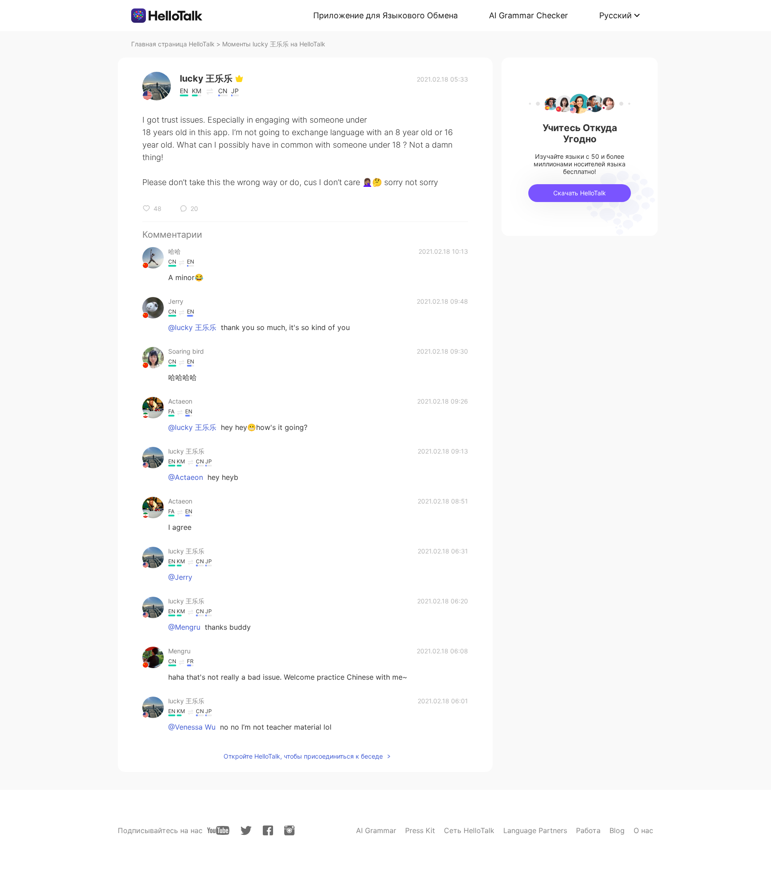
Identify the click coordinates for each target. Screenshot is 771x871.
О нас (643, 830)
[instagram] (289, 830)
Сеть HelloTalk (469, 830)
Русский (615, 15)
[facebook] (268, 830)
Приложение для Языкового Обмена (385, 15)
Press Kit (420, 830)
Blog (617, 830)
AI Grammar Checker (528, 15)
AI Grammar (376, 830)
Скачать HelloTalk (579, 193)
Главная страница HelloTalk (173, 44)
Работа (588, 830)
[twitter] (246, 830)
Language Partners (535, 830)
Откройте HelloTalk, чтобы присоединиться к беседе (303, 756)
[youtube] (218, 830)
